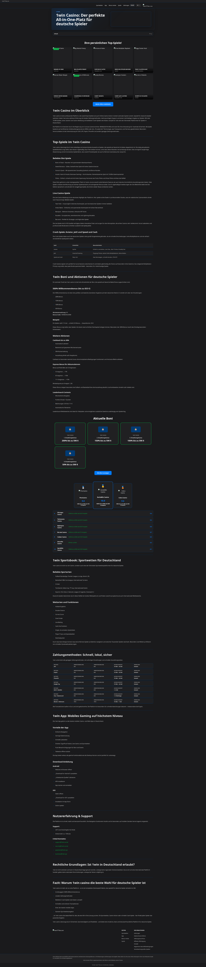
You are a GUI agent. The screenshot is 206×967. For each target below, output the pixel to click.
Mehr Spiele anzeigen (103, 104)
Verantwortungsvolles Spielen (142, 949)
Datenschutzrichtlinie (140, 936)
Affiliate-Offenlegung (139, 941)
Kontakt (136, 944)
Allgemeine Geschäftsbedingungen (143, 946)
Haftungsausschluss (139, 938)
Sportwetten (99, 5)
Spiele (119, 5)
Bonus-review (112, 5)
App (106, 5)
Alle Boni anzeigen (103, 473)
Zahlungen (126, 5)
